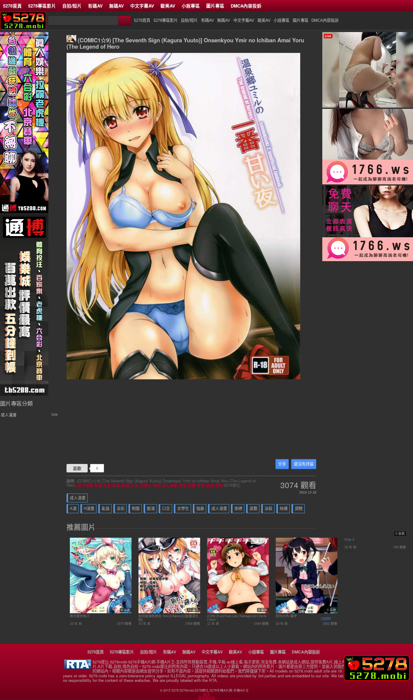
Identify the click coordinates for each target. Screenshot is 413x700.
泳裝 (201, 485)
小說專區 (191, 6)
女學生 (145, 485)
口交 (134, 485)
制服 (116, 485)
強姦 (157, 485)
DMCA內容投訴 (246, 6)
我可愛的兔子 (80, 616)
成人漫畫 (169, 485)
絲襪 (210, 485)
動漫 (125, 485)
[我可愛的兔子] (101, 612)
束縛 (183, 485)
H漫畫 (88, 485)
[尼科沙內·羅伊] (306, 612)
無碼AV (116, 6)
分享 (282, 464)
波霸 (192, 485)
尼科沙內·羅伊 (286, 616)
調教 (219, 485)
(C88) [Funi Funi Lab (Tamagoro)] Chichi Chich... (236, 617)
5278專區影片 (42, 6)
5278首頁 (12, 6)
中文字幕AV (142, 6)
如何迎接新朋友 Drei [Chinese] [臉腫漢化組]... (168, 617)
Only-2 (349, 539)
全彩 (107, 485)
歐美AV (168, 6)
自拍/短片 (72, 6)
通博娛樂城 (206, 698)
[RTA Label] (77, 667)
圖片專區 (215, 6)
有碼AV (95, 6)
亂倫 (98, 485)
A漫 (78, 485)
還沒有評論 (304, 464)
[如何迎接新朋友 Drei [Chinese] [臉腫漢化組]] (169, 612)
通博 (206, 694)
